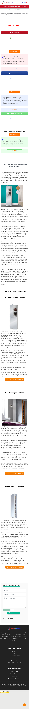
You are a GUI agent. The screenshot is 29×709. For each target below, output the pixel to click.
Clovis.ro (14, 653)
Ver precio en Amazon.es (14, 51)
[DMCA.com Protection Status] (4, 692)
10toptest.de (14, 664)
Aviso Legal (14, 671)
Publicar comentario (14, 612)
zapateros (18, 242)
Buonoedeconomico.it (14, 662)
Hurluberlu (14, 658)
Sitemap (14, 676)
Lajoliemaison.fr (14, 660)
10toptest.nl (14, 651)
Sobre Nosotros (14, 673)
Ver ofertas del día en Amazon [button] (14, 379)
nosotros (22, 14)
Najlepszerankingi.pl (14, 655)
